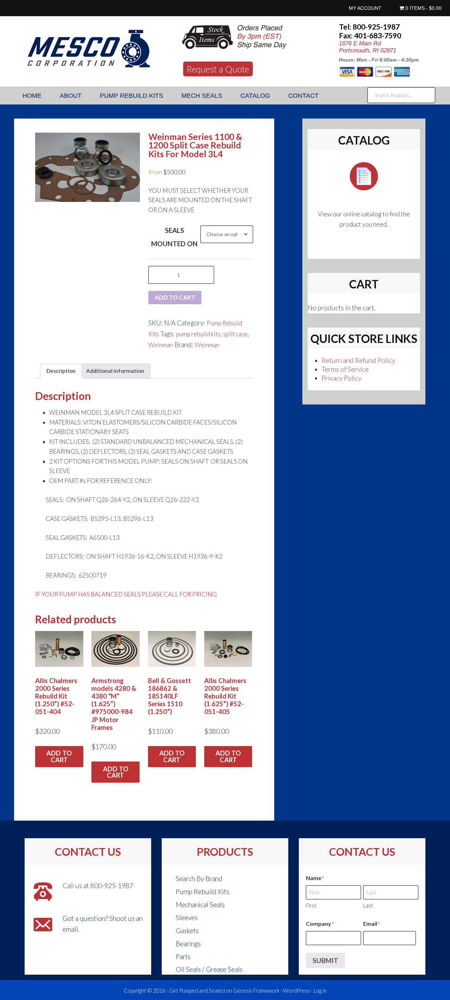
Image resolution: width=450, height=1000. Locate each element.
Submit (325, 960)
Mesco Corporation (88, 49)
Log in (320, 990)
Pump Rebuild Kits (202, 891)
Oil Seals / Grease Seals (209, 969)
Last (368, 905)
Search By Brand (199, 878)
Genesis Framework (256, 990)
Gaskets (187, 930)
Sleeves (187, 917)
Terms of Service (345, 369)
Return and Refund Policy (358, 360)
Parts (183, 957)
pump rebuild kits (198, 334)
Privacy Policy (341, 378)
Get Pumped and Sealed (197, 990)
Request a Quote (218, 69)
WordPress (296, 990)
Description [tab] (61, 371)
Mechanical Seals (200, 904)
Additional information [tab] (115, 371)
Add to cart (175, 297)
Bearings (188, 944)
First (311, 905)
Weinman (160, 345)
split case (235, 334)
